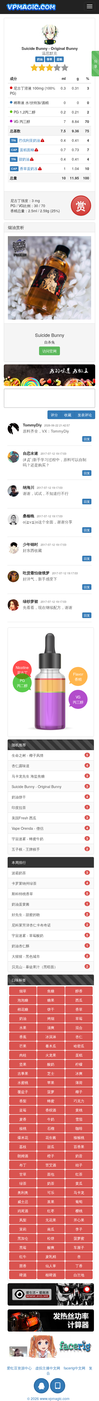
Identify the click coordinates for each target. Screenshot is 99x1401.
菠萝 (50, 1091)
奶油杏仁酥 (50, 945)
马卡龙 (79, 1192)
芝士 (50, 1073)
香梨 (22, 1100)
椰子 (78, 1091)
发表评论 (85, 414)
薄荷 (78, 1082)
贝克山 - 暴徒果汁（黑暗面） (50, 966)
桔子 (78, 1164)
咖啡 (78, 1128)
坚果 (22, 1064)
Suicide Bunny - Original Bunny (50, 786)
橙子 (50, 1155)
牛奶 (50, 1119)
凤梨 (22, 1219)
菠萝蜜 (79, 1238)
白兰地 (79, 1274)
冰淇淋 (50, 1036)
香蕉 (22, 1036)
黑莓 (22, 1247)
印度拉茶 (50, 807)
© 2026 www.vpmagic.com (48, 1398)
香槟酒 (50, 1109)
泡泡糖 (23, 1000)
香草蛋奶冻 (24, 168)
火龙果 (50, 1054)
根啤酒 (50, 1274)
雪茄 (78, 1119)
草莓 (78, 1018)
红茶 (78, 1174)
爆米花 (23, 1137)
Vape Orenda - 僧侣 (50, 828)
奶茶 (50, 1183)
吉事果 (23, 1073)
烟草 (22, 990)
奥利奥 (23, 1192)
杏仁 (78, 1036)
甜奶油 (20, 159)
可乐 (50, 1192)
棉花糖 (23, 1009)
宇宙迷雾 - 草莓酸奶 (50, 935)
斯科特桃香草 (50, 893)
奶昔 (78, 1155)
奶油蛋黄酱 (50, 904)
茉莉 (22, 1229)
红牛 (22, 1256)
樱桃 (78, 1210)
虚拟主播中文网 (47, 1367)
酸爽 (50, 1247)
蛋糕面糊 (22, 149)
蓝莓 (22, 1109)
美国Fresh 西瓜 (50, 817)
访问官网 (49, 350)
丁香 (78, 1265)
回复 (87, 439)
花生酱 (50, 1137)
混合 (78, 1027)
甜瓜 (50, 1146)
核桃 (22, 1128)
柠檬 (78, 1064)
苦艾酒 (50, 1164)
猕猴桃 (79, 1137)
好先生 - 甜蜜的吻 (50, 914)
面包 (50, 1174)
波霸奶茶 (50, 872)
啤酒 (22, 1274)
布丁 (22, 1164)
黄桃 (78, 1109)
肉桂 (22, 1054)
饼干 (50, 1009)
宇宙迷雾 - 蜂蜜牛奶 (50, 838)
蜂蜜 (50, 1100)
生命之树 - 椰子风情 (50, 755)
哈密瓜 (79, 1045)
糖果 (50, 1000)
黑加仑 (23, 1238)
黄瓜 (78, 1183)
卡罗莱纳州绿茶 (50, 883)
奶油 (40, 59)
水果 (22, 1027)
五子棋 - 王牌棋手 (50, 849)
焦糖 (50, 990)
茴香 (22, 1265)
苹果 (50, 1082)
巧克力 (79, 1100)
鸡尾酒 (23, 1210)
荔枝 (22, 1146)
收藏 (67, 414)
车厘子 (79, 1247)
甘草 (22, 1174)
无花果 (50, 1219)
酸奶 (50, 1064)
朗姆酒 (23, 1155)
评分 (54, 414)
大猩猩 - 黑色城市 (50, 956)
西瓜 (78, 1000)
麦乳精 (50, 1256)
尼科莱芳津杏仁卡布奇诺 (50, 924)
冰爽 (78, 1073)
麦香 (22, 1119)
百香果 (79, 1146)
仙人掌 (50, 1265)
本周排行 (19, 862)
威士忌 (23, 1201)
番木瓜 (50, 1045)
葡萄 (78, 1201)
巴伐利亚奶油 (25, 140)
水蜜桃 (23, 1082)
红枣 (50, 1210)
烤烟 (50, 1018)
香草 (49, 59)
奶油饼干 (50, 796)
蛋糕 (59, 59)
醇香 (78, 990)
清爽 (50, 1027)
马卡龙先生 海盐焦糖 (50, 776)
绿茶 (22, 1183)
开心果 (79, 1219)
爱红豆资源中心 (19, 1367)
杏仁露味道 (50, 765)
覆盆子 (23, 1091)
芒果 (22, 1045)
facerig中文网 (74, 1367)
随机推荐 (19, 744)
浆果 (50, 1201)
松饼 (50, 1238)
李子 (78, 1229)
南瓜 (50, 1229)
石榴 (50, 1128)
